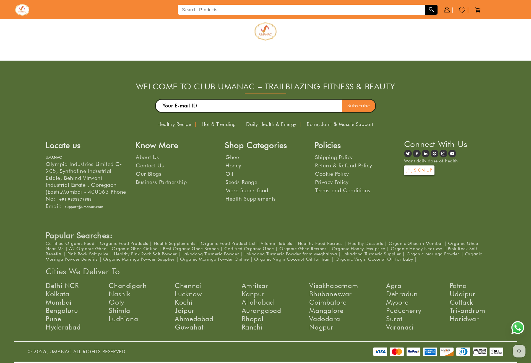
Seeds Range (241, 182)
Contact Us (150, 165)
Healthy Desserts (365, 243)
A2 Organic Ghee (87, 248)
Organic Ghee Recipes (302, 248)
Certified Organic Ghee (249, 248)
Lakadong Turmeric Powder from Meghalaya (290, 253)
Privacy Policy (331, 182)
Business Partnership (161, 182)
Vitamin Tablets (276, 243)
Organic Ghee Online (134, 248)
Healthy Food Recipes (320, 243)
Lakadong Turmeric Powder (211, 253)
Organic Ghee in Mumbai (415, 243)
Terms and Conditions (342, 190)
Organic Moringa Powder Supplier (139, 259)
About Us (147, 157)
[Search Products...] (431, 10)
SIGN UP (423, 170)
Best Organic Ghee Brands (191, 248)
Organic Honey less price (358, 248)
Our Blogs (148, 173)
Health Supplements (250, 198)
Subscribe (358, 105)
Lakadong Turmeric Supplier (371, 253)
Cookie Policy (332, 173)
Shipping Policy (334, 157)
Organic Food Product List (228, 243)
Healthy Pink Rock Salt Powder (145, 253)
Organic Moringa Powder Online (214, 259)
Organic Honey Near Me (416, 248)
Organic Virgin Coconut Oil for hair (292, 259)
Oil (229, 173)
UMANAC (61, 351)
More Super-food (246, 190)
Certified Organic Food (70, 243)
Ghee (232, 157)
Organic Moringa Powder (433, 253)
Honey (233, 165)
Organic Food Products (124, 243)
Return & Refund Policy (343, 165)
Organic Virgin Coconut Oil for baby (374, 259)
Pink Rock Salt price (87, 253)
